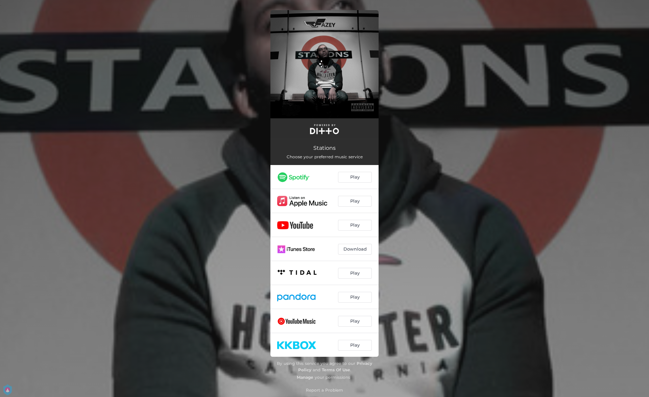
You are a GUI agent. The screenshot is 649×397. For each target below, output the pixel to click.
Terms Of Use (336, 369)
